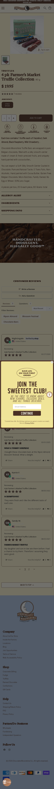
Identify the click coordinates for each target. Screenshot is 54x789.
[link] (27, 423)
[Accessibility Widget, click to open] (49, 394)
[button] (27, 382)
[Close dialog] (52, 362)
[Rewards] (7, 782)
